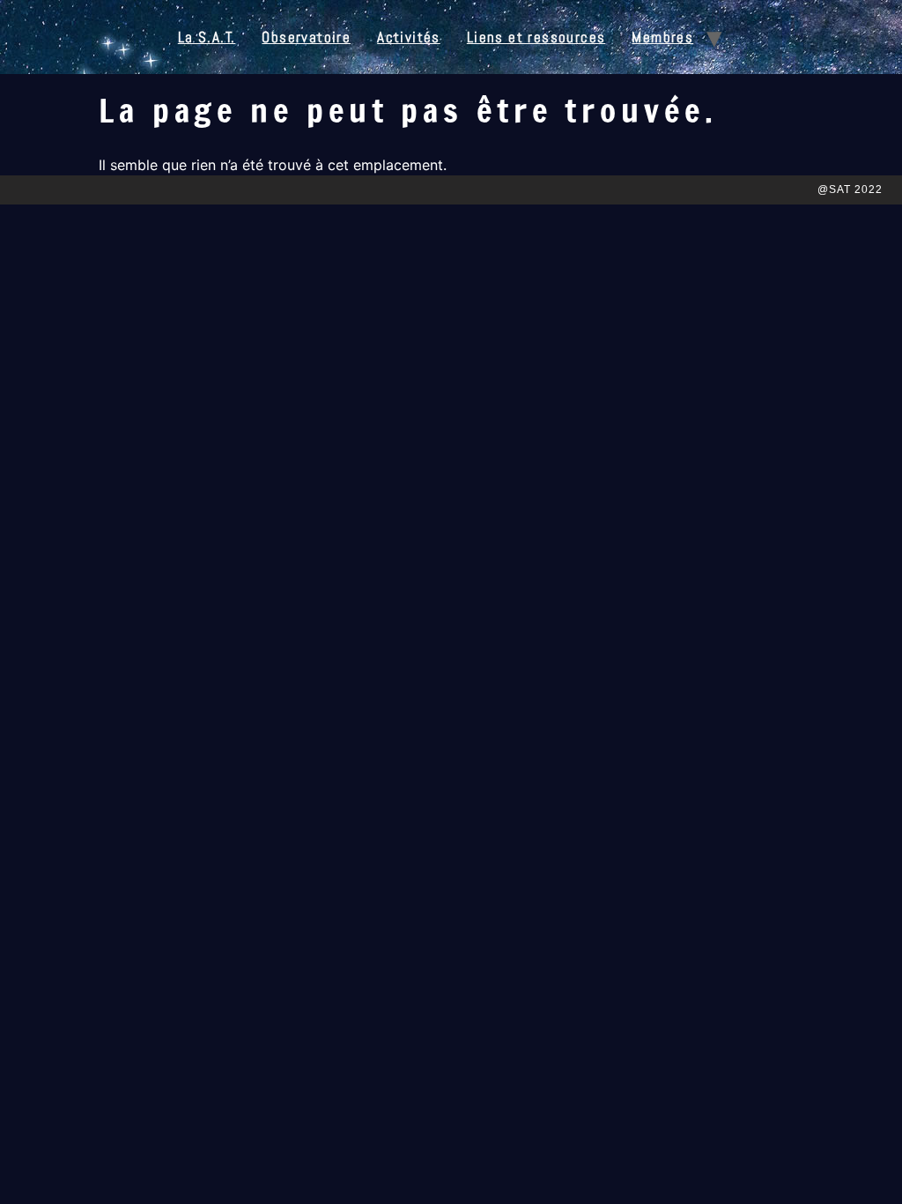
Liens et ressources (536, 37)
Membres (662, 37)
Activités (408, 37)
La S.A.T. (207, 37)
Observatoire (306, 37)
